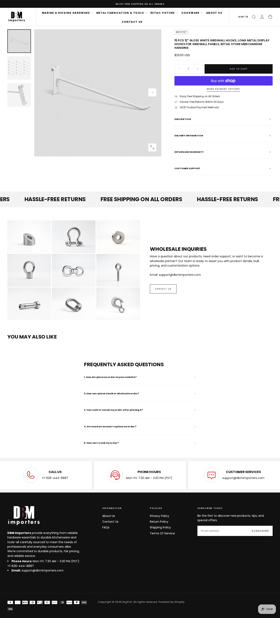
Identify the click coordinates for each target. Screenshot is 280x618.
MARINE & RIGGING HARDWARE (66, 13)
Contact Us (110, 522)
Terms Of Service (162, 533)
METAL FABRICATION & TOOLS (120, 13)
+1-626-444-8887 (55, 478)
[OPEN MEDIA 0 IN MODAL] (152, 147)
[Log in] (262, 17)
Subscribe (260, 530)
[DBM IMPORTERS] (23, 516)
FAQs (105, 527)
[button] (243, 17)
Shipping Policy (160, 527)
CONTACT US (132, 22)
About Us (108, 516)
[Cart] (270, 17)
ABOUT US (214, 13)
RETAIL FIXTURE (162, 13)
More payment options (223, 89)
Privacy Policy (159, 516)
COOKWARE (190, 13)
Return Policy (159, 522)
